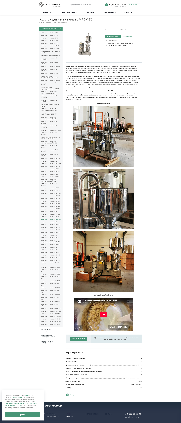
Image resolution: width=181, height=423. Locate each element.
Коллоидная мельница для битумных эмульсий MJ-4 (49, 113)
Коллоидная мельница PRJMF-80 (51, 311)
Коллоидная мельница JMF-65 (50, 247)
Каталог (46, 12)
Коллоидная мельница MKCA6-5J (51, 216)
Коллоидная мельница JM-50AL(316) (49, 70)
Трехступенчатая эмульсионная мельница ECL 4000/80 (50, 137)
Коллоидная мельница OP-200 (50, 43)
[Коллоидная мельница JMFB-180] (85, 44)
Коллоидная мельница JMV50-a (50, 201)
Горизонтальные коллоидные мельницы (49, 336)
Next (98, 44)
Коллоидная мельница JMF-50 (50, 249)
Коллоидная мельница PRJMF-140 (50, 291)
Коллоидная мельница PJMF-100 (51, 308)
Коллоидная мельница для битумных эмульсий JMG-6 (49, 142)
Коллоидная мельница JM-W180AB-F (49, 126)
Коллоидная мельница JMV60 (50, 211)
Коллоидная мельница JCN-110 (50, 190)
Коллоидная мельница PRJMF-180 (50, 284)
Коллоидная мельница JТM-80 (50, 46)
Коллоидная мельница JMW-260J (51, 80)
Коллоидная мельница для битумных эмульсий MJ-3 (49, 118)
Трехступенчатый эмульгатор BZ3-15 (50, 105)
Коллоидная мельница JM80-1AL (51, 66)
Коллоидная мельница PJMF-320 (51, 267)
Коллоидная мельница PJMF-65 (50, 319)
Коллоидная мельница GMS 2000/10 (49, 155)
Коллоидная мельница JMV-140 (50, 161)
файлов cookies (18, 397)
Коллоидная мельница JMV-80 (50, 169)
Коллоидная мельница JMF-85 (50, 235)
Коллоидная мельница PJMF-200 (51, 281)
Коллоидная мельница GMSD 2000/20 (49, 150)
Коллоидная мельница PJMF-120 (51, 301)
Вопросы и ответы (92, 414)
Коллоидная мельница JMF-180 (50, 229)
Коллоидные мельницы (49, 28)
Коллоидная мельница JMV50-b (50, 198)
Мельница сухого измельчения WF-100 (50, 51)
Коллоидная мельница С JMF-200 (51, 48)
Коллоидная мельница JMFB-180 (51, 219)
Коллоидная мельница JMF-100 (50, 260)
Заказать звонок (134, 4)
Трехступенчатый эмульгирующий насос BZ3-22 (50, 76)
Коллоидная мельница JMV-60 (50, 188)
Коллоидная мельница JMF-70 (50, 237)
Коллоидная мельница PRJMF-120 (50, 298)
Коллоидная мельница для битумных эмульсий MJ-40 (49, 109)
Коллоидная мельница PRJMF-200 (50, 277)
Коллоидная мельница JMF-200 (50, 227)
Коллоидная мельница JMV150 (50, 203)
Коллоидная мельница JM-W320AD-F (49, 96)
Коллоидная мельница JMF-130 (50, 232)
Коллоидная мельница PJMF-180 (51, 288)
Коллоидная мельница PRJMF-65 (51, 316)
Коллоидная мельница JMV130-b (51, 193)
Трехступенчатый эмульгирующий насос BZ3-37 (50, 88)
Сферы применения (68, 12)
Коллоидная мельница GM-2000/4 (49, 83)
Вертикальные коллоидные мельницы (49, 330)
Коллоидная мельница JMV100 (50, 209)
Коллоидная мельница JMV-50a (50, 171)
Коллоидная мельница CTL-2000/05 (49, 184)
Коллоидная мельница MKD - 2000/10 (49, 63)
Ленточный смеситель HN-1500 (50, 55)
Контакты (128, 12)
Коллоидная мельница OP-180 (50, 40)
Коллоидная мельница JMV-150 (50, 158)
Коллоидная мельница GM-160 (50, 176)
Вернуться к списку (76, 394)
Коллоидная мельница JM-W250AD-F (49, 58)
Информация (109, 12)
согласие (28, 395)
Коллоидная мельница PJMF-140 (51, 294)
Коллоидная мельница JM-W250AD (49, 100)
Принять (22, 415)
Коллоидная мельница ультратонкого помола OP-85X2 (51, 241)
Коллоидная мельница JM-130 (50, 174)
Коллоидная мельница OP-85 (50, 35)
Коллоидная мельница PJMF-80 (50, 313)
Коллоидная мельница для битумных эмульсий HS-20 (49, 180)
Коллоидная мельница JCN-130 (50, 214)
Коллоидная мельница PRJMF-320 (50, 263)
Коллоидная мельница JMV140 (50, 206)
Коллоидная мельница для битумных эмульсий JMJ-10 (49, 92)
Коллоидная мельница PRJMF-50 (51, 321)
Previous (71, 44)
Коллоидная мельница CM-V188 (50, 73)
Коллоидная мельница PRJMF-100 (50, 305)
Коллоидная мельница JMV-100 (50, 166)
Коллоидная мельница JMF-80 (50, 252)
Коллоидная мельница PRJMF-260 (50, 270)
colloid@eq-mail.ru (133, 417)
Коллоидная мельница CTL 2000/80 (49, 133)
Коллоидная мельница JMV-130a (51, 163)
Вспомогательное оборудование (47, 342)
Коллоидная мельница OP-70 (50, 32)
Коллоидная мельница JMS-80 (50, 222)
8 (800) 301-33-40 (117, 4)
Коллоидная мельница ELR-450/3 (51, 130)
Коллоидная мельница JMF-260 (50, 224)
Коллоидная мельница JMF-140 (50, 255)
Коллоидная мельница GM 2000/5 (49, 146)
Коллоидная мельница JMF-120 (50, 257)
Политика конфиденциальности (49, 416)
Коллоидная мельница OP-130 (50, 38)
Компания (90, 12)
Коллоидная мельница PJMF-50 (50, 324)
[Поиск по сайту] (139, 12)
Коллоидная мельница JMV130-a (51, 195)
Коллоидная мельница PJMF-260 (51, 274)
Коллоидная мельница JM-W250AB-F (49, 122)
